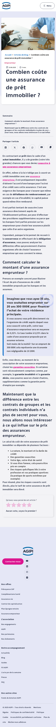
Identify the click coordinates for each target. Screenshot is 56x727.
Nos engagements (8, 624)
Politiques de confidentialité (22, 712)
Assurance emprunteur (10, 613)
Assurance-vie (7, 599)
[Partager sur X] (15, 147)
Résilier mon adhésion (17, 722)
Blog (3, 657)
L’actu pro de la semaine (11, 672)
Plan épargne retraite (10, 609)
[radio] (8, 505)
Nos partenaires (7, 634)
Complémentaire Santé (10, 594)
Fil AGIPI (4, 667)
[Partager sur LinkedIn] (6, 147)
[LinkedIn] (27, 566)
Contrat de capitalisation (11, 604)
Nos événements (8, 639)
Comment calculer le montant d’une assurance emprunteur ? (25, 122)
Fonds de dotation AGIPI (11, 698)
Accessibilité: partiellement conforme (25, 717)
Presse (4, 677)
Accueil (8, 54)
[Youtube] (27, 560)
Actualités (5, 653)
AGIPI (3, 629)
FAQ (2, 682)
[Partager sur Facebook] (24, 147)
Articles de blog (21, 54)
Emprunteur (10, 62)
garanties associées (24, 367)
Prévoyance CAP (7, 589)
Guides (4, 662)
